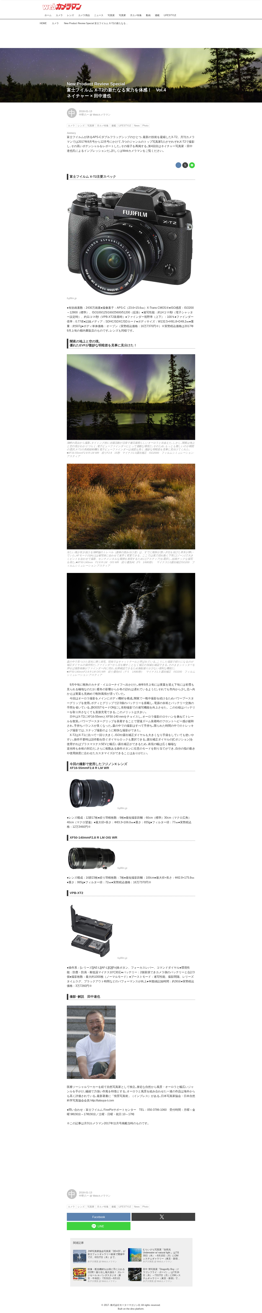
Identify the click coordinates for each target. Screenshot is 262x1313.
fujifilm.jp (72, 298)
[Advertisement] (131, 36)
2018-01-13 (85, 111)
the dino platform (135, 1308)
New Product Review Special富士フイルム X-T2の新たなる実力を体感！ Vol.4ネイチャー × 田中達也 (116, 89)
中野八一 (84, 114)
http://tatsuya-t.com (102, 1100)
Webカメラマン (102, 114)
